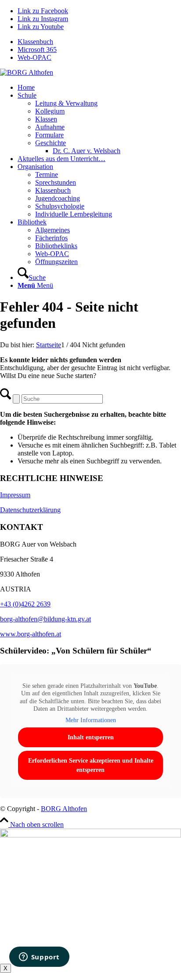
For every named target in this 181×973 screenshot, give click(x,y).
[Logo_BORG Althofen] (26, 72)
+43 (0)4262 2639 (25, 604)
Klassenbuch (35, 41)
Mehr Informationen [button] (90, 720)
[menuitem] (99, 42)
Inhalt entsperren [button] (91, 737)
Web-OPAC (34, 57)
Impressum (15, 495)
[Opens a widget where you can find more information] (39, 958)
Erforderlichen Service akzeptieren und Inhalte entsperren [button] (90, 765)
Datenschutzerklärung (30, 510)
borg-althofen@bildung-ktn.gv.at (45, 619)
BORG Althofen (64, 808)
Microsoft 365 (37, 49)
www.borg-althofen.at (30, 634)
